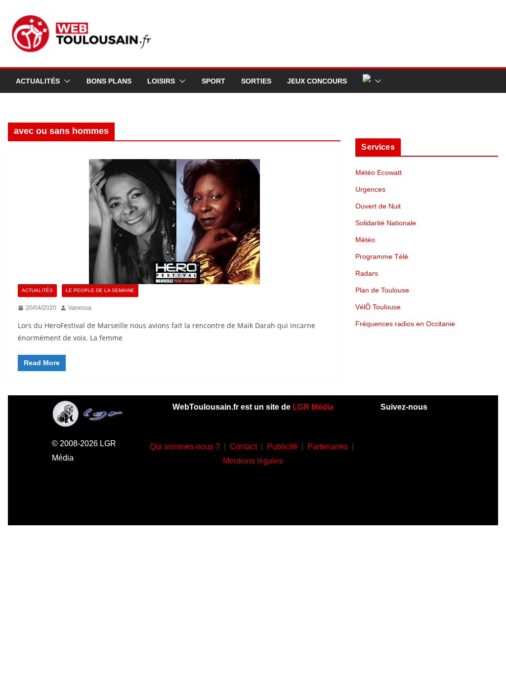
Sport (213, 81)
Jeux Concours (317, 81)
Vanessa (79, 307)
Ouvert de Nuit (378, 206)
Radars (366, 273)
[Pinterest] (417, 503)
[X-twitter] (432, 474)
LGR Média (313, 407)
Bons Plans (108, 81)
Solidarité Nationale (385, 223)
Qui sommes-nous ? (185, 446)
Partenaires (327, 446)
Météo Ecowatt (378, 172)
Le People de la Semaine (100, 290)
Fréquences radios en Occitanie (405, 324)
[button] (65, 81)
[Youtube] (402, 474)
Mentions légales (253, 461)
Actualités (38, 81)
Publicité (282, 446)
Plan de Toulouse (382, 290)
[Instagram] (432, 444)
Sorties (256, 81)
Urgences (370, 189)
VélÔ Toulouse (378, 307)
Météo (365, 240)
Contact (243, 446)
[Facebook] (402, 444)
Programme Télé (381, 256)
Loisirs (161, 81)
